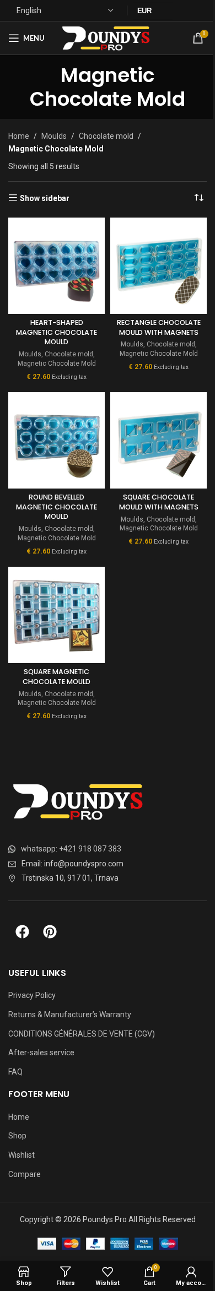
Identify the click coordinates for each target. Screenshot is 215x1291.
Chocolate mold (106, 136)
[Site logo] (107, 37)
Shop (17, 1135)
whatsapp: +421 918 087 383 (71, 848)
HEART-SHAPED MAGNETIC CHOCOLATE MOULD (56, 332)
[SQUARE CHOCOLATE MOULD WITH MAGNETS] (158, 440)
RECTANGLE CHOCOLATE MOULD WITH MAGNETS (159, 327)
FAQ (15, 1071)
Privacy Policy (32, 995)
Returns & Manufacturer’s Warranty (69, 1014)
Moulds (54, 136)
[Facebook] (22, 931)
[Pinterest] (49, 931)
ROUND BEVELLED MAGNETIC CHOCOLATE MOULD (56, 506)
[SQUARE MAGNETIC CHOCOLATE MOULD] (56, 615)
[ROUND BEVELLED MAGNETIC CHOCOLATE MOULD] (56, 440)
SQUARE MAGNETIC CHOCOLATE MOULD (56, 676)
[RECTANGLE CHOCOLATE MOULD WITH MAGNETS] (158, 266)
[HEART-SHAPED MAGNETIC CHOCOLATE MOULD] (56, 266)
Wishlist (21, 1155)
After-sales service (41, 1052)
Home (18, 136)
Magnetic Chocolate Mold (57, 363)
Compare (24, 1174)
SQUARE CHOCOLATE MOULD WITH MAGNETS (158, 502)
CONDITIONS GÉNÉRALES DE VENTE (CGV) (81, 1033)
